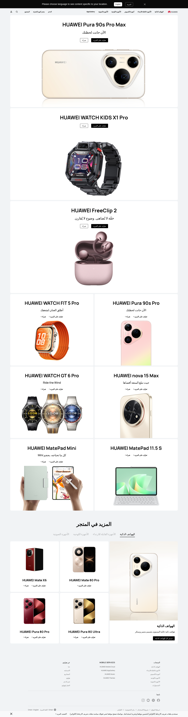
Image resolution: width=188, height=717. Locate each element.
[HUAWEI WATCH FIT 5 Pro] (51, 330)
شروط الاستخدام (143, 710)
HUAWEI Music (110, 674)
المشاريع (67, 674)
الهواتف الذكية (159, 12)
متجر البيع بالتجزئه (39, 12)
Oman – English (33, 710)
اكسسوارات (156, 685)
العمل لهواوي (66, 685)
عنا (69, 667)
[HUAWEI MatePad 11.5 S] (136, 475)
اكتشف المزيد (62, 714)
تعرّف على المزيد (99, 40)
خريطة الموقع (155, 710)
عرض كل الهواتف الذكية (164, 638)
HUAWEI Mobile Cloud (107, 667)
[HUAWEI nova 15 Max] (136, 402)
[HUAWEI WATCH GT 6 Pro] (51, 402)
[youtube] (148, 700)
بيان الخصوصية (130, 710)
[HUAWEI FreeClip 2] (94, 247)
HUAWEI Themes (109, 678)
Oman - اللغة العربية (46, 710)
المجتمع (27, 12)
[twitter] (153, 700)
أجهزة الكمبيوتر (129, 12)
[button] (17, 11)
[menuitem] (159, 11)
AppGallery (91, 12)
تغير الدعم (67, 682)
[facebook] (158, 700)
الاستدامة (67, 670)
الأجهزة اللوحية (116, 12)
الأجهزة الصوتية (103, 12)
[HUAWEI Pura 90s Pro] (136, 330)
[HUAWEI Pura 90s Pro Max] (94, 61)
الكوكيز (119, 710)
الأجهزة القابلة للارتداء (144, 12)
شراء (84, 40)
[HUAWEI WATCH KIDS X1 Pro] (94, 154)
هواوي (68, 678)
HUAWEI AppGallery (108, 670)
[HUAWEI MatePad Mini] (51, 475)
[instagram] (143, 700)
